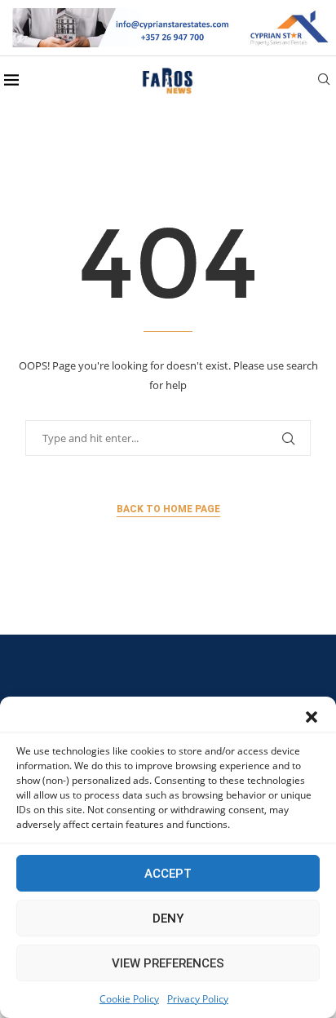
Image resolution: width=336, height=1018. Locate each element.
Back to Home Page (168, 509)
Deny (168, 918)
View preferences (168, 963)
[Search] (324, 81)
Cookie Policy (129, 999)
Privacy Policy (197, 999)
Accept (168, 873)
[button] (311, 717)
